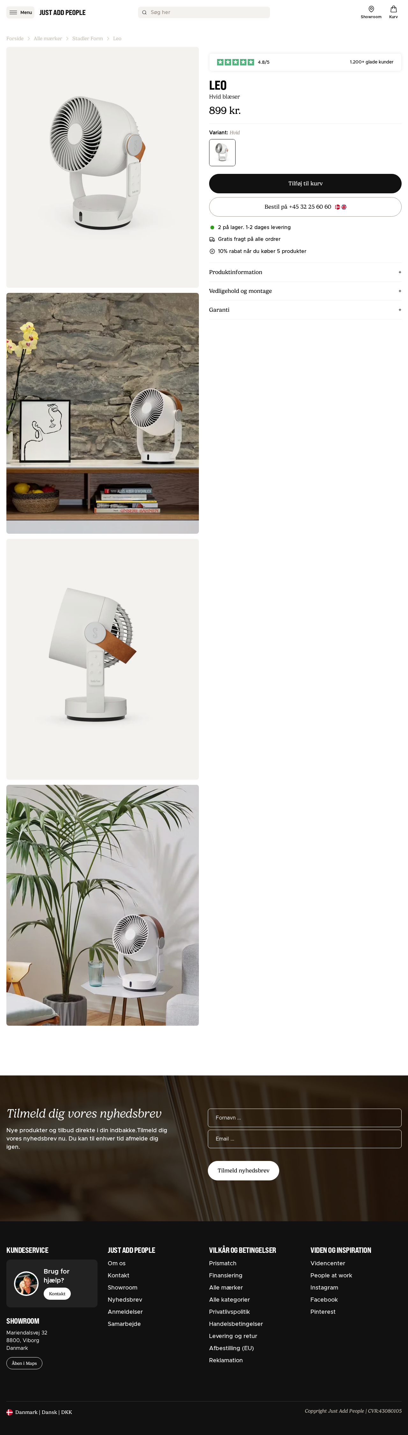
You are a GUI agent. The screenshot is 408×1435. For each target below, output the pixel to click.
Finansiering (226, 1276)
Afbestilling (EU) (231, 1348)
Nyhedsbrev (125, 1300)
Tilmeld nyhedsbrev (243, 1170)
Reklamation (226, 1361)
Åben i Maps (24, 1363)
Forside (15, 38)
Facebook (324, 1300)
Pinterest (323, 1312)
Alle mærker (48, 38)
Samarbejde (124, 1324)
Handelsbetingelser (236, 1324)
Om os (117, 1264)
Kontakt (57, 1293)
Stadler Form (87, 38)
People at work (331, 1276)
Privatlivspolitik (229, 1312)
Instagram (324, 1288)
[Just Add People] (62, 12)
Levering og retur (233, 1336)
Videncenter (327, 1264)
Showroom (122, 1288)
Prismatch (223, 1264)
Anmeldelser (125, 1312)
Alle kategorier (229, 1300)
